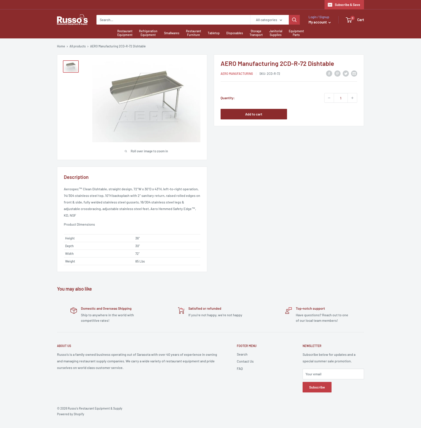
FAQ (240, 368)
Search (242, 354)
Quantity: (228, 98)
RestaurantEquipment (124, 33)
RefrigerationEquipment (148, 33)
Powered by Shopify (70, 414)
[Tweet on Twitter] (346, 73)
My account (318, 22)
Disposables (234, 33)
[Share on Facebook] (329, 73)
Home (61, 46)
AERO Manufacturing (237, 74)
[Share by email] (354, 73)
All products (78, 46)
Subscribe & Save (347, 5)
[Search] (294, 20)
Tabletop (214, 33)
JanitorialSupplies (275, 33)
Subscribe (317, 387)
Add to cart (253, 114)
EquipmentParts (296, 33)
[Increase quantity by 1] (352, 98)
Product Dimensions (79, 224)
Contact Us (245, 361)
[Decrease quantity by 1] (329, 98)
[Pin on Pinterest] (337, 73)
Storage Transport (256, 33)
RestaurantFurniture (193, 33)
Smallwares (171, 33)
